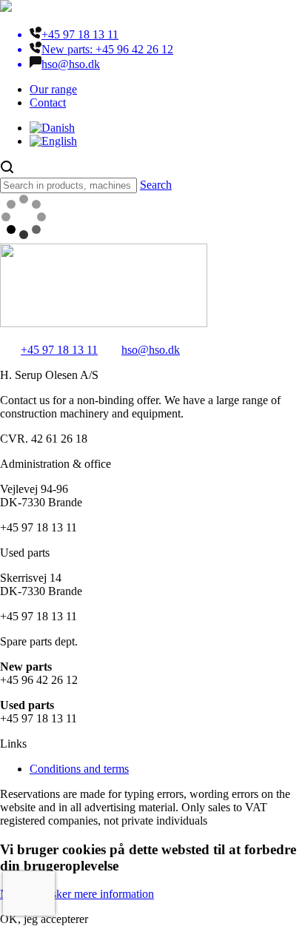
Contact (48, 102)
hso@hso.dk (150, 349)
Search (156, 184)
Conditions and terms (79, 768)
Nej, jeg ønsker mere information (77, 894)
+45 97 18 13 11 (59, 349)
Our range (53, 89)
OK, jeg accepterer (44, 919)
